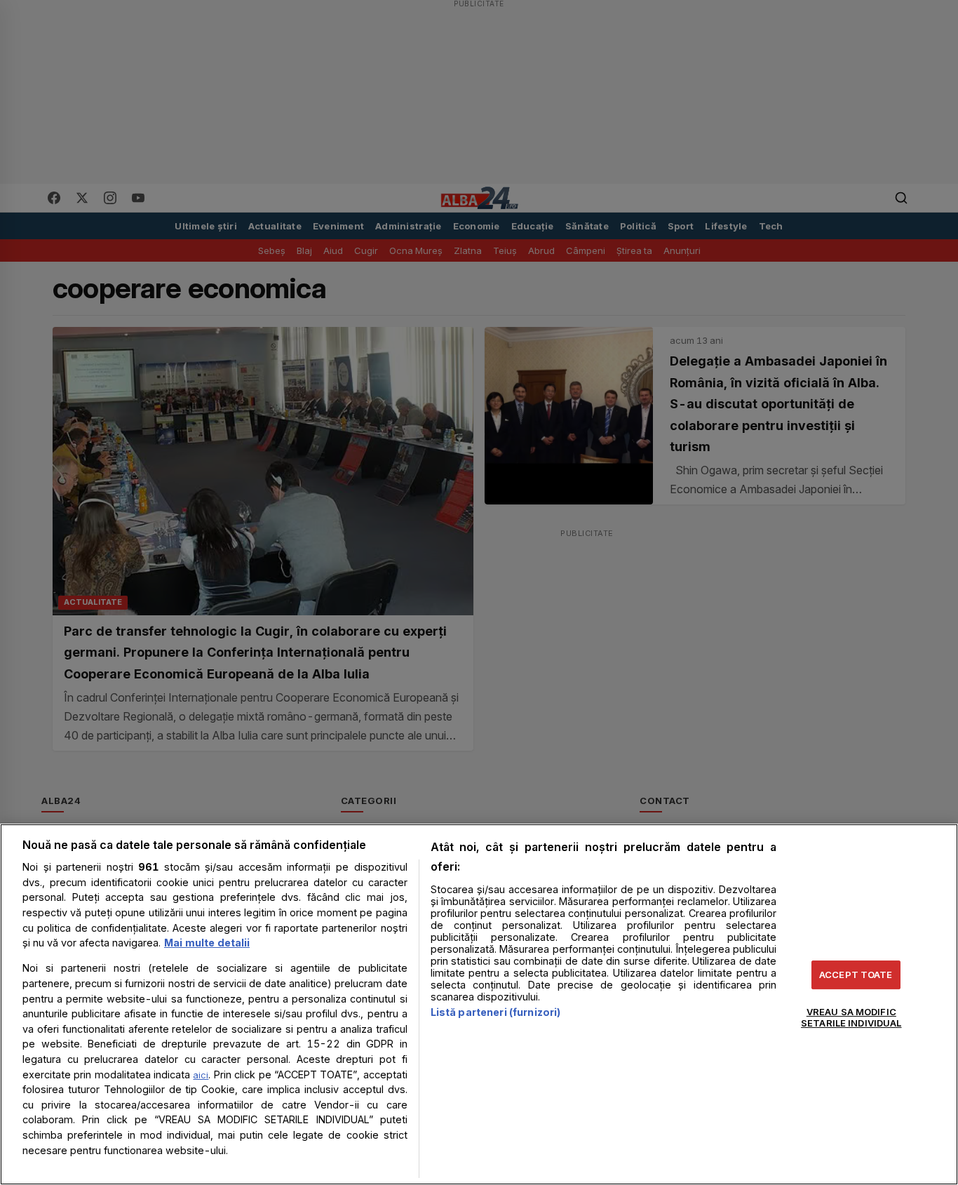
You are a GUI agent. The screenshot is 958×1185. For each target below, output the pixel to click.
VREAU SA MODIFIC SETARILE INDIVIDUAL (851, 1017)
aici (200, 1074)
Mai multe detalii (207, 943)
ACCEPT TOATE (856, 974)
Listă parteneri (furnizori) (496, 1012)
